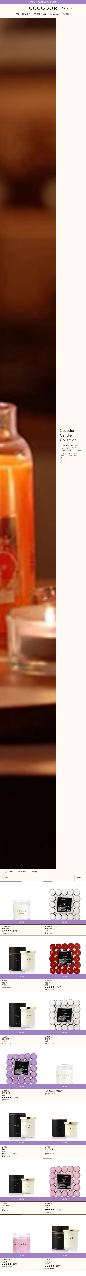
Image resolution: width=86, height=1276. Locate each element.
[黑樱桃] (21, 957)
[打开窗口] (21, 902)
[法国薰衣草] (64, 1123)
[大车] (82, 8)
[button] (17, 14)
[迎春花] (64, 1013)
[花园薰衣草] (21, 1067)
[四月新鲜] (21, 1013)
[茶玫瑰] (64, 1179)
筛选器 (6, 878)
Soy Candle (22, 871)
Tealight (34, 871)
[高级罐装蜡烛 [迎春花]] (64, 1067)
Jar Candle (9, 871)
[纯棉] (21, 1123)
